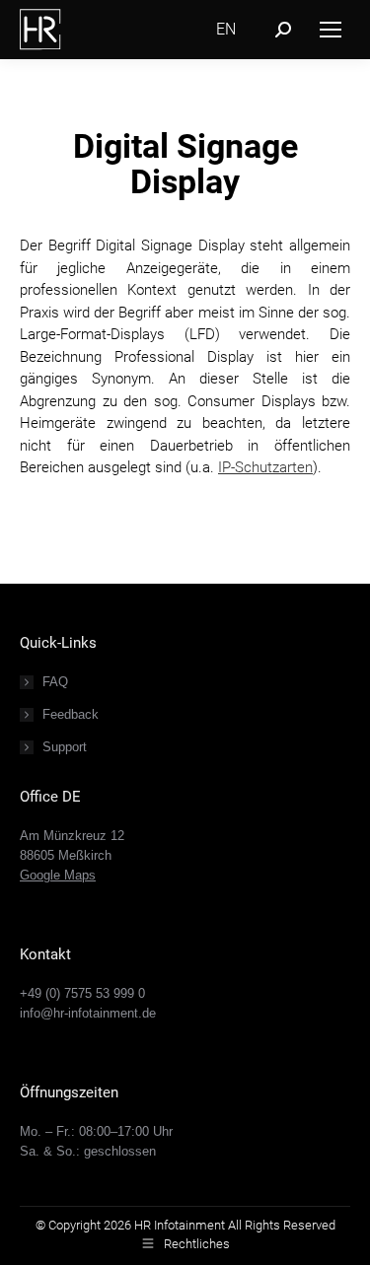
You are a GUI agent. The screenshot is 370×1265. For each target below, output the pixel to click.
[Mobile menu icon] (330, 29)
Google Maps (58, 875)
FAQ (55, 681)
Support (64, 746)
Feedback (70, 714)
